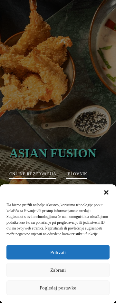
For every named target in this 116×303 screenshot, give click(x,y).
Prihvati (58, 252)
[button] (106, 192)
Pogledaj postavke (58, 287)
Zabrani (58, 270)
